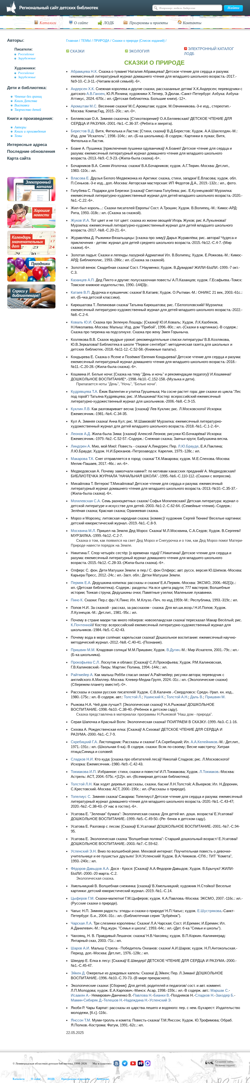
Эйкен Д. (78, 973)
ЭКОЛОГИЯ (139, 51)
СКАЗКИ (77, 51)
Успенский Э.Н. (84, 851)
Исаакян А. (80, 995)
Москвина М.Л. (83, 531)
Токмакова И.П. (84, 772)
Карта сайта (19, 158)
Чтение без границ (28, 96)
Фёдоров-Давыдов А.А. (90, 868)
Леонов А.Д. (81, 434)
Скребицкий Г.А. (84, 742)
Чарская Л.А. (82, 923)
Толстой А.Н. (177, 697)
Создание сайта (224, 1061)
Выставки (21, 105)
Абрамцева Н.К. (84, 71)
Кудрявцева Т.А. (84, 391)
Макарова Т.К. (82, 459)
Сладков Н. (204, 995)
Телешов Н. (113, 1000)
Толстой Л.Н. (82, 784)
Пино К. (77, 600)
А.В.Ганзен (95, 94)
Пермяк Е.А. (81, 583)
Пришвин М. (215, 697)
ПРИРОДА (101, 40)
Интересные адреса (27, 144)
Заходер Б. (225, 995)
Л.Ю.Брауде (188, 446)
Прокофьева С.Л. (85, 662)
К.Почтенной (81, 625)
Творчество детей (27, 110)
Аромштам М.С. (84, 106)
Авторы (20, 127)
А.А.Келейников (204, 742)
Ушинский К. (154, 697)
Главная (72, 40)
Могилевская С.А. (86, 501)
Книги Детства (25, 101)
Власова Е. (80, 178)
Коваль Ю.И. (81, 322)
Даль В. (196, 697)
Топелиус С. (81, 796)
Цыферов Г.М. (82, 898)
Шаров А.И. (80, 948)
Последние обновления (31, 151)
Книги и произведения (30, 131)
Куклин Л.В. (81, 409)
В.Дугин (173, 650)
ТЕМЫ (86, 40)
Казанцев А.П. (83, 280)
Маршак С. (219, 990)
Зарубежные (27, 58)
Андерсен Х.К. (83, 89)
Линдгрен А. (81, 446)
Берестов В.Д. (82, 131)
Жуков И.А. (80, 220)
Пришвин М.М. (83, 650)
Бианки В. (162, 995)
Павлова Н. (142, 995)
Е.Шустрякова (209, 911)
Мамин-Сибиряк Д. (86, 1000)
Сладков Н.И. (82, 759)
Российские (26, 54)
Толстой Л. (133, 697)
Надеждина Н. (136, 1000)
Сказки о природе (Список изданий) (138, 40)
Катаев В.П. (81, 292)
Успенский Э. (160, 1000)
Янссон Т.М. (81, 1020)
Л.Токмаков (209, 772)
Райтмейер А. (82, 675)
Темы (18, 136)
